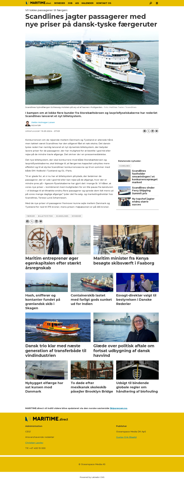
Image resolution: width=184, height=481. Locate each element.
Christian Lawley (34, 442)
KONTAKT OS (103, 3)
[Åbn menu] (157, 3)
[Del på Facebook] (144, 131)
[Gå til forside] (38, 3)
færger (31, 216)
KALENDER (88, 3)
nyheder (76, 216)
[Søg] (151, 3)
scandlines (62, 216)
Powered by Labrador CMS (92, 477)
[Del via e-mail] (156, 131)
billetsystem (45, 216)
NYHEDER (59, 3)
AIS (77, 3)
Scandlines (124, 166)
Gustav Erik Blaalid (126, 437)
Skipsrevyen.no (118, 408)
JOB (70, 3)
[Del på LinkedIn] (152, 131)
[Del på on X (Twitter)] (148, 131)
